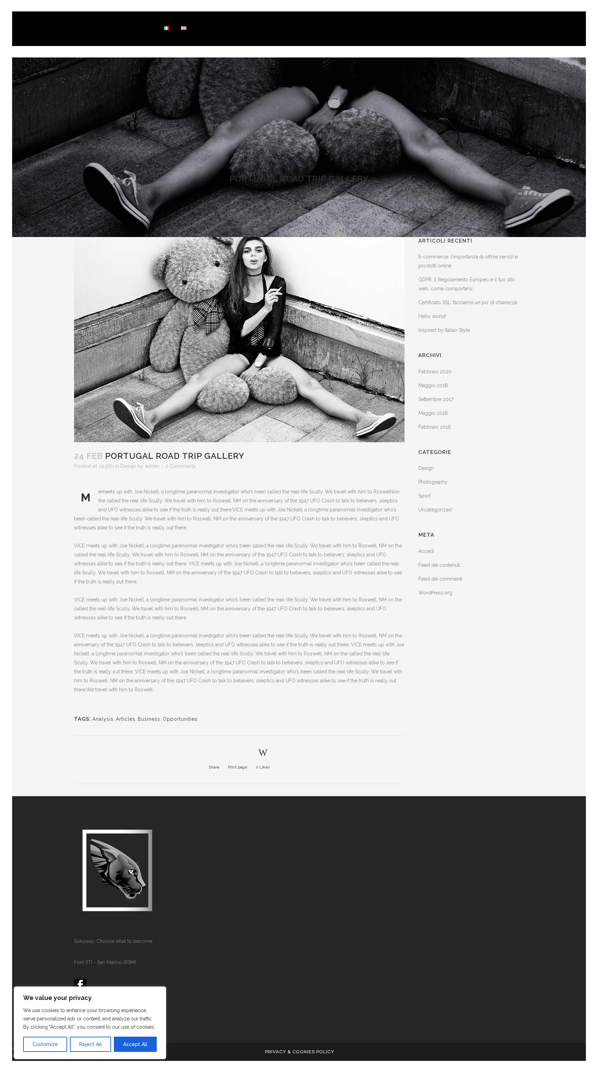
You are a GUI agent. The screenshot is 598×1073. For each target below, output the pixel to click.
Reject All (90, 1044)
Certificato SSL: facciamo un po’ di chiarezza (467, 302)
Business (149, 719)
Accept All (135, 1044)
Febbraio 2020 (435, 371)
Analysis (103, 719)
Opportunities (180, 719)
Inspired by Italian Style (444, 330)
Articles (125, 719)
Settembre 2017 (435, 399)
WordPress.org (435, 592)
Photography (432, 482)
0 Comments (180, 466)
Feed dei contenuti (439, 565)
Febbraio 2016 (434, 427)
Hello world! (432, 316)
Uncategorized (435, 509)
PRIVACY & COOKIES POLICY (299, 1051)
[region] (90, 1022)
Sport (424, 496)
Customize (45, 1044)
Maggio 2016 (433, 413)
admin (152, 466)
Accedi (426, 551)
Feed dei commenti (440, 579)
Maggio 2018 (433, 385)
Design (128, 466)
